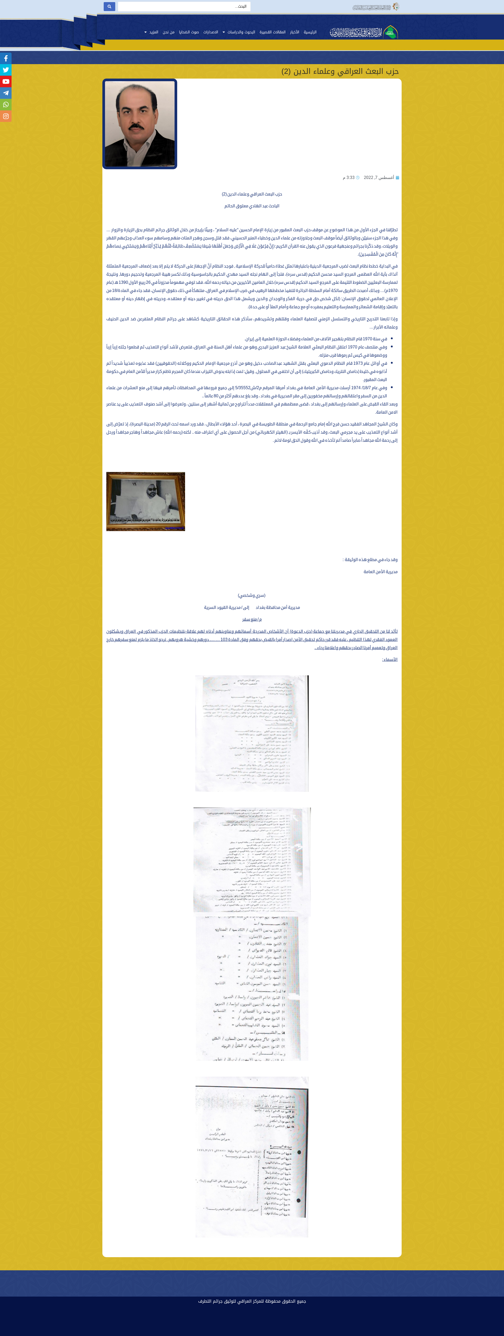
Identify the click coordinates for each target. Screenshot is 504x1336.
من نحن (169, 32)
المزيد (153, 32)
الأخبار (294, 32)
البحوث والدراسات (241, 32)
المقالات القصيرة (273, 32)
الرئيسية (310, 32)
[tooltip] (6, 58)
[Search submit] (109, 6)
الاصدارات (210, 32)
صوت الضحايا (189, 32)
